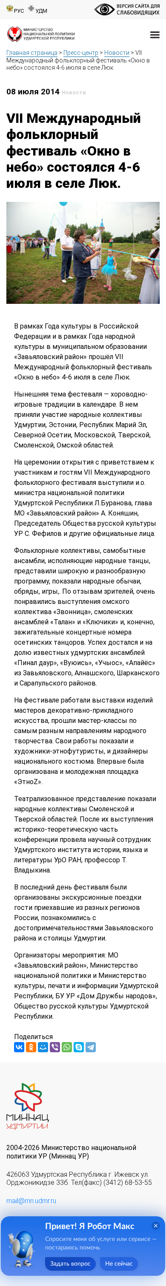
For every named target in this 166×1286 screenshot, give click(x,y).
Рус (19, 11)
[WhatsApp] (67, 1047)
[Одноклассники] (31, 1047)
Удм (41, 11)
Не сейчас (119, 1264)
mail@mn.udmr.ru (31, 1201)
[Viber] (55, 1047)
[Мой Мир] (43, 1047)
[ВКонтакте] (19, 1047)
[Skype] (79, 1047)
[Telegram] (91, 1047)
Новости (116, 52)
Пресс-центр (80, 52)
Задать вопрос (70, 1264)
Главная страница (31, 52)
